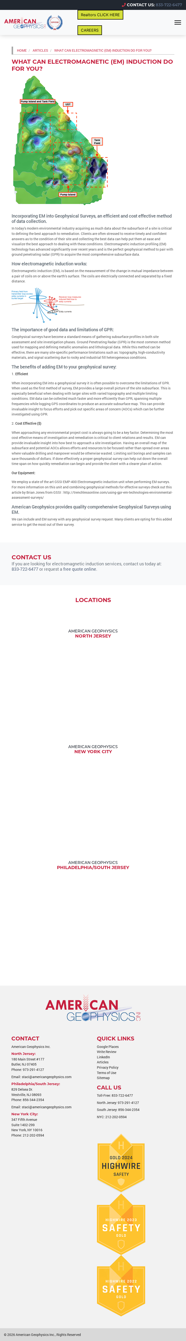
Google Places (108, 1046)
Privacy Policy (107, 1067)
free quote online (79, 569)
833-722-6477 (169, 5)
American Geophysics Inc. (35, 1334)
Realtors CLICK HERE (100, 14)
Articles (102, 1062)
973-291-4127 (33, 1069)
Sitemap (103, 1077)
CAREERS (90, 30)
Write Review (106, 1051)
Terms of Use (106, 1072)
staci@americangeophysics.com (46, 1076)
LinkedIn (103, 1057)
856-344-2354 (33, 1099)
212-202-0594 (33, 1135)
